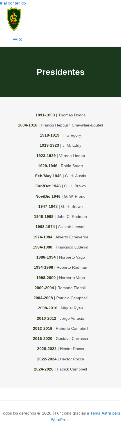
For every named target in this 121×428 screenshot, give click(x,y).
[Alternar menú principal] (18, 40)
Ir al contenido (13, 3)
